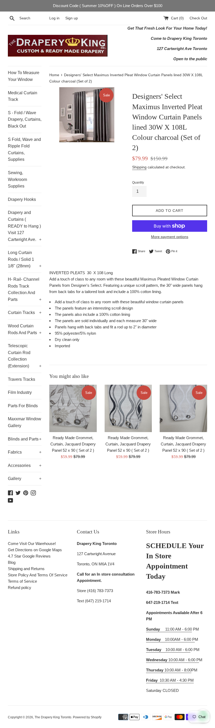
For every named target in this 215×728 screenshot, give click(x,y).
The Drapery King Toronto (53, 717)
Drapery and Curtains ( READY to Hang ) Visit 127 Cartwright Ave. (24, 225)
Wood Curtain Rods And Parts (24, 329)
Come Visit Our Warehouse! (32, 543)
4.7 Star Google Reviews (29, 556)
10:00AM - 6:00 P (170, 639)
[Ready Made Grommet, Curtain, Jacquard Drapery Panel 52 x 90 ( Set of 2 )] (73, 408)
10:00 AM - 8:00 (168, 670)
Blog (11, 562)
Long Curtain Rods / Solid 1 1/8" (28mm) (24, 259)
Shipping (139, 167)
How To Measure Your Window (23, 76)
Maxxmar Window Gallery (24, 422)
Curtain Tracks (24, 312)
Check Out (198, 18)
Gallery (24, 478)
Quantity (138, 182)
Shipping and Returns (26, 568)
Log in (54, 18)
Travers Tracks (21, 379)
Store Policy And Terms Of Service (37, 575)
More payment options (169, 237)
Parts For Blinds (23, 406)
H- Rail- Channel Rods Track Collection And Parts (24, 289)
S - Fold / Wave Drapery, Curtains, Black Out (24, 119)
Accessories (24, 465)
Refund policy (19, 587)
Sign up (71, 18)
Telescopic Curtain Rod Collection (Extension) (24, 356)
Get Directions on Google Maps (35, 550)
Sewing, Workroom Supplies (17, 179)
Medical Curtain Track (22, 96)
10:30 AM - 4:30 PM (177, 680)
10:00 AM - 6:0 (168, 649)
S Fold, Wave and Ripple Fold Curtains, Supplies (24, 149)
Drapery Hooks (22, 199)
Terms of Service (22, 581)
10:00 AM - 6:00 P (172, 660)
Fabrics (24, 452)
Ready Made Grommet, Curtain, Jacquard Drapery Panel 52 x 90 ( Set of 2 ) (73, 444)
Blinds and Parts (24, 439)
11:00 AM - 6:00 (169, 629)
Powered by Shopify (87, 717)
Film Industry (20, 392)
